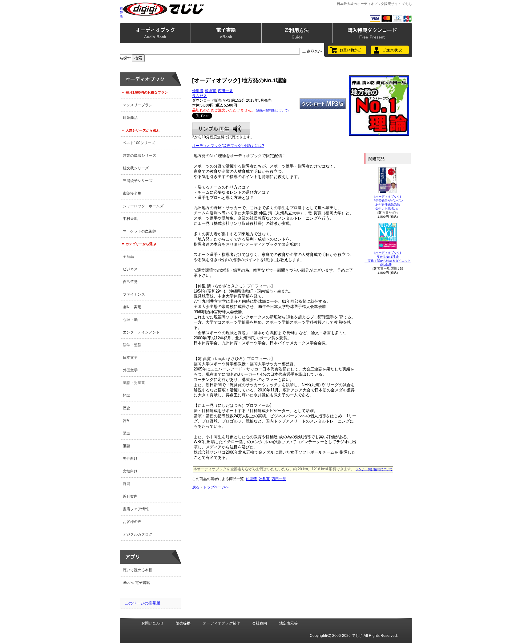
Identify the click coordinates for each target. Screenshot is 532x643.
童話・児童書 (134, 383)
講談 (126, 433)
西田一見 (225, 91)
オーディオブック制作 (221, 623)
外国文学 (130, 370)
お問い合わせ (152, 623)
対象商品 (130, 117)
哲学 (126, 421)
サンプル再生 (221, 129)
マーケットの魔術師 (139, 231)
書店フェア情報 (136, 509)
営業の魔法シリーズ (139, 155)
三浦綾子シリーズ (137, 181)
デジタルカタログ (137, 534)
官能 (126, 484)
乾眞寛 (210, 91)
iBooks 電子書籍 (136, 582)
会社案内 (259, 623)
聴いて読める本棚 (137, 570)
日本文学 (130, 357)
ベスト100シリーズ (139, 143)
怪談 (126, 395)
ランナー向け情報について (374, 469)
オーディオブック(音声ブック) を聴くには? (228, 146)
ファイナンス (134, 294)
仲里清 (197, 91)
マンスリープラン (137, 105)
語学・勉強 (132, 345)
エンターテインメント (141, 332)
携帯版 (121, 12)
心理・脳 (130, 319)
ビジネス (130, 269)
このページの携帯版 (142, 603)
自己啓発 (130, 282)
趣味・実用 (132, 307)
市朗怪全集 (132, 193)
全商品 (128, 256)
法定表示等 (288, 623)
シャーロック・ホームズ (143, 206)
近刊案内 (130, 496)
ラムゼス (199, 96)
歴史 (126, 408)
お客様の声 (132, 522)
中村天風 (130, 218)
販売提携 (183, 623)
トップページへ (216, 487)
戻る (196, 487)
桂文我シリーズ (136, 168)
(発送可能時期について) (272, 110)
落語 (126, 446)
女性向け (130, 471)
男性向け (130, 458)
